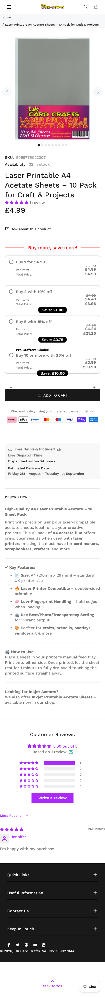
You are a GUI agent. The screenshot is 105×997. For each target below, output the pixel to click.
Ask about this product (31, 229)
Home (6, 17)
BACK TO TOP (52, 986)
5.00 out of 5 (65, 746)
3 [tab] (45, 145)
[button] (17, 202)
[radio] (52, 268)
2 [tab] (42, 145)
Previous (7, 91)
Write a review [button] (52, 798)
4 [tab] (49, 145)
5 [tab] (52, 145)
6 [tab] (56, 145)
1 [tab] (39, 145)
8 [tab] (63, 145)
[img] (11, 829)
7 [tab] (59, 145)
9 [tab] (66, 145)
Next (98, 91)
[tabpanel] (52, 88)
